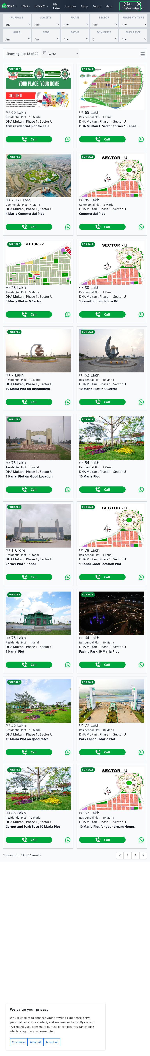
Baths (75, 32)
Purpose (17, 17)
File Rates (56, 6)
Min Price (104, 32)
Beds (46, 32)
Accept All (52, 1042)
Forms (97, 6)
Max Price (133, 32)
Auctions (70, 6)
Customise (19, 1042)
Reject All (35, 1042)
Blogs (84, 6)
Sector (104, 17)
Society (46, 17)
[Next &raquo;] (143, 855)
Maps (109, 6)
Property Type (133, 17)
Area (17, 32)
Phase (75, 17)
